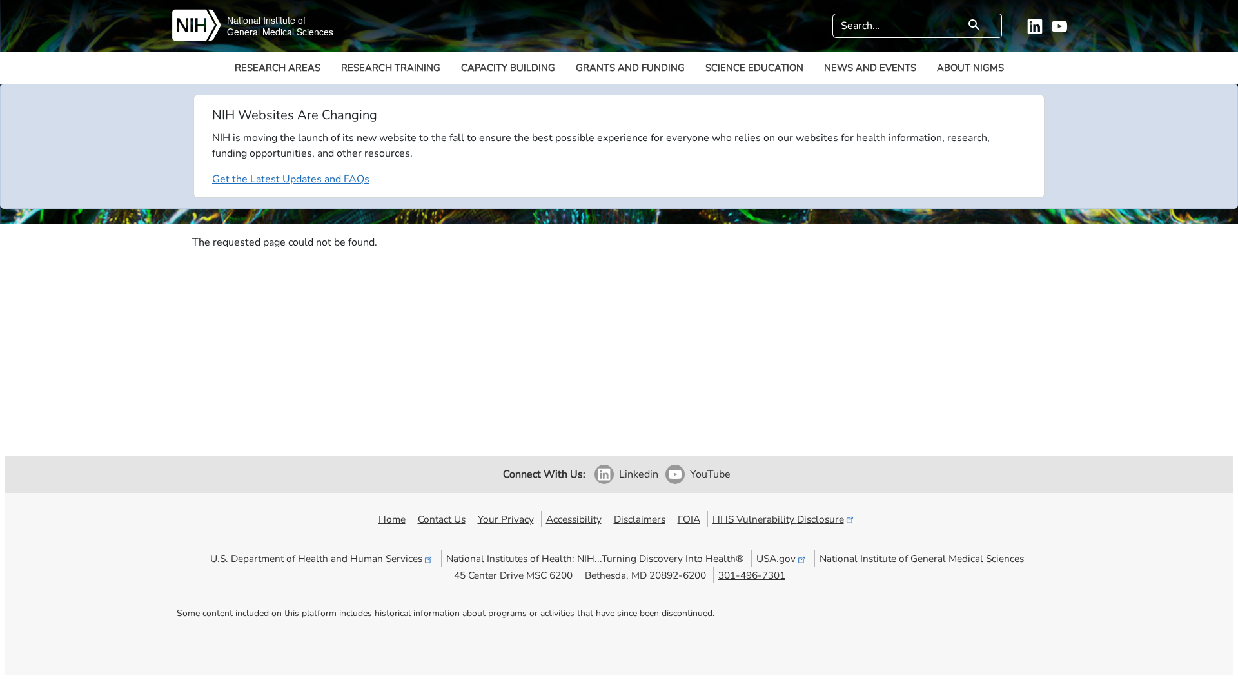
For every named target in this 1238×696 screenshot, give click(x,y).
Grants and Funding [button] (630, 67)
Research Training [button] (390, 67)
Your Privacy (506, 519)
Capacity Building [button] (508, 67)
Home (392, 519)
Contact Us (442, 519)
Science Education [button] (754, 67)
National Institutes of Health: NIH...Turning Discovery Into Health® (595, 558)
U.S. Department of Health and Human (316, 558)
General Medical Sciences (280, 31)
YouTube (710, 474)
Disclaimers (639, 519)
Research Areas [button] (277, 67)
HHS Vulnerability (778, 519)
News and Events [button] (870, 67)
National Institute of (266, 20)
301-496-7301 (751, 575)
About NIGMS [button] (970, 67)
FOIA (689, 519)
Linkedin (638, 474)
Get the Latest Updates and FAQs (290, 179)
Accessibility (574, 519)
